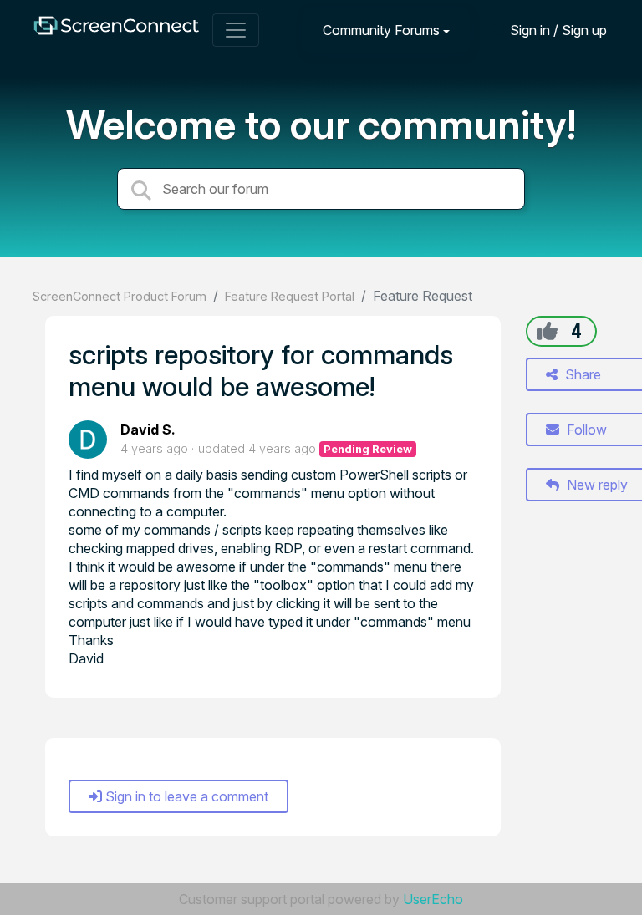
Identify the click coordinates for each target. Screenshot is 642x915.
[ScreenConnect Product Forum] (116, 29)
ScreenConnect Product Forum (119, 296)
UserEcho (433, 899)
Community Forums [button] (381, 30)
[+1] (547, 330)
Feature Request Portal (289, 296)
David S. (148, 429)
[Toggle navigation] (235, 30)
